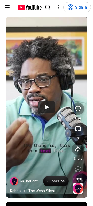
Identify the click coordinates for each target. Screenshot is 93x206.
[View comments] (78, 129)
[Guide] (7, 7)
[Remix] (78, 169)
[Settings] (58, 7)
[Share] (78, 149)
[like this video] (78, 108)
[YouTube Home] (29, 7)
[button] (14, 181)
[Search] (48, 7)
